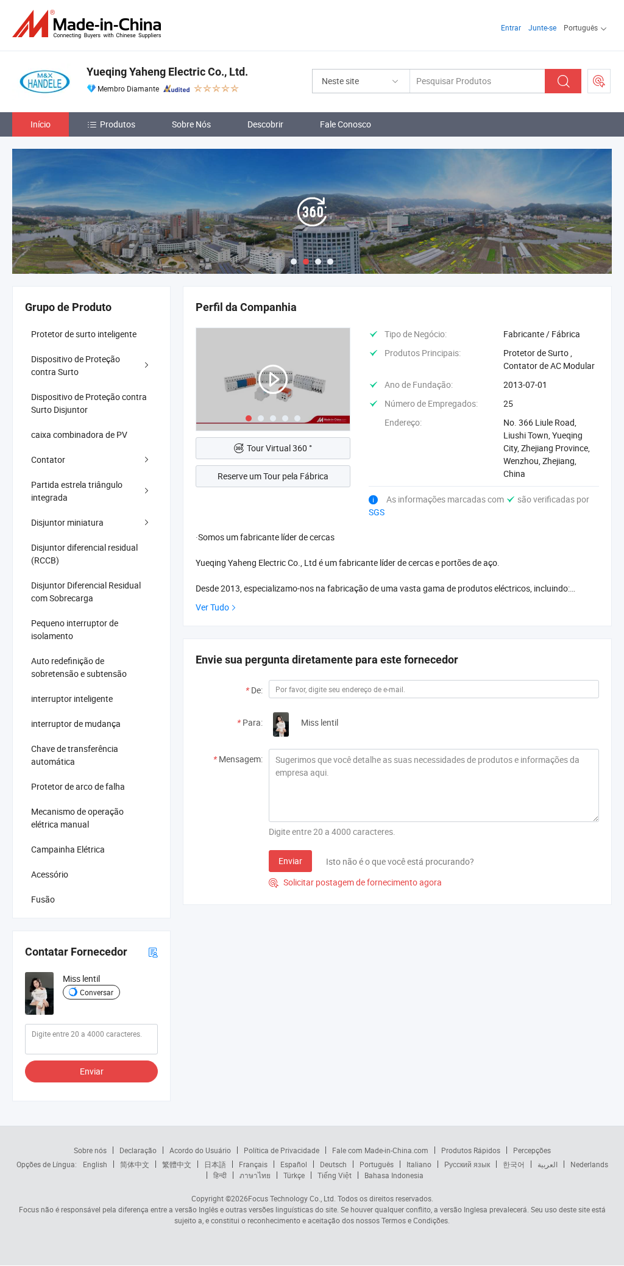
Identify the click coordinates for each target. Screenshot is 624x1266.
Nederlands (589, 1164)
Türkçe (294, 1175)
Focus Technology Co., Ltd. (292, 1198)
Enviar (290, 861)
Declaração (138, 1150)
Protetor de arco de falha (78, 786)
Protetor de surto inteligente (83, 334)
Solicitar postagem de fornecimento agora (355, 882)
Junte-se (542, 27)
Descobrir (265, 124)
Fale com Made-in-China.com (380, 1150)
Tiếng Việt (334, 1175)
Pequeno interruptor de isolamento (74, 629)
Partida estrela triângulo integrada (76, 491)
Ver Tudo (212, 607)
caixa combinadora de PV (79, 434)
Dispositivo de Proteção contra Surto (75, 365)
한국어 (514, 1164)
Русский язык (467, 1164)
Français (253, 1164)
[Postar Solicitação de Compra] (599, 81)
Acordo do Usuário (200, 1150)
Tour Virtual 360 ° (279, 448)
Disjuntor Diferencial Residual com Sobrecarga (86, 591)
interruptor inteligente (72, 698)
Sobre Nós (191, 124)
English (95, 1164)
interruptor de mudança (76, 723)
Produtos (117, 124)
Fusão (43, 899)
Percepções (532, 1150)
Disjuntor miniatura (67, 522)
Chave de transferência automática (74, 755)
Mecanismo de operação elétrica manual (77, 818)
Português (377, 1164)
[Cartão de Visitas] (153, 951)
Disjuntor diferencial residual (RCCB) (84, 554)
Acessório (49, 874)
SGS (377, 512)
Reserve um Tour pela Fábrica (273, 476)
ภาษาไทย (255, 1175)
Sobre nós (90, 1150)
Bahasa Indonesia (394, 1175)
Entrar (511, 27)
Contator (48, 459)
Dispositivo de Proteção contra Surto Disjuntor (89, 403)
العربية (547, 1164)
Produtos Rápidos (470, 1150)
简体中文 (134, 1164)
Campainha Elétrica (68, 849)
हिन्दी (220, 1175)
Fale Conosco (345, 124)
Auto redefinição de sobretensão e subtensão (79, 667)
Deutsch (333, 1164)
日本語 (215, 1164)
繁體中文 (176, 1164)
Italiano (418, 1164)
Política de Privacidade (281, 1150)
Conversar (96, 992)
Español (293, 1164)
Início (40, 124)
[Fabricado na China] (90, 24)
